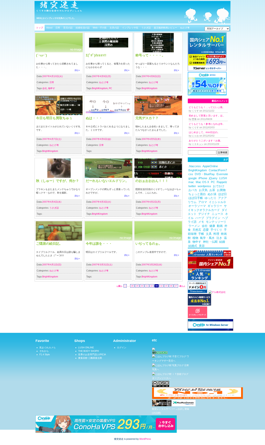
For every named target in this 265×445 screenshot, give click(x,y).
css (190, 174)
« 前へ (119, 286)
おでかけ (218, 186)
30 (142, 286)
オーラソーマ (197, 205)
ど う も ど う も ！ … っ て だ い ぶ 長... (206, 107)
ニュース (217, 213)
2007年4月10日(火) (52, 76)
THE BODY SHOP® (88, 351)
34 (161, 286)
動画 (220, 225)
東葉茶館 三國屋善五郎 (90, 358)
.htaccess (194, 166)
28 (132, 286)
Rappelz (222, 182)
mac (191, 182)
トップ (39, 27)
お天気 (203, 190)
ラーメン (194, 225)
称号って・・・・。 (150, 55)
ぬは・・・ (94, 118)
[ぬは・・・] (108, 114)
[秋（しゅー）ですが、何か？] (59, 177)
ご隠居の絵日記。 (49, 243)
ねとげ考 (185, 27)
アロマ (202, 202)
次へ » (182, 286)
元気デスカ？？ (146, 118)
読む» (77, 70)
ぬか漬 (212, 194)
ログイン (121, 347)
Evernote (222, 174)
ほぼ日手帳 (195, 198)
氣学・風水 (207, 237)
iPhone (202, 178)
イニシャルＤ (217, 202)
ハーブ (199, 217)
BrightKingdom (100, 88)
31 (147, 286)
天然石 (196, 229)
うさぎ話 (146, 27)
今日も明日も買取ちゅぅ (54, 118)
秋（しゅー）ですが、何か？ (57, 181)
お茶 (212, 190)
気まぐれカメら (47, 347)
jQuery (213, 178)
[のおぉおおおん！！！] (158, 177)
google (192, 178)
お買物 (221, 190)
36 (171, 286)
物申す (51, 88)
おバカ (192, 190)
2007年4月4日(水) (51, 202)
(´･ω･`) (41, 55)
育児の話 (68, 27)
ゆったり (210, 198)
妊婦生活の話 (83, 27)
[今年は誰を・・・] (108, 239)
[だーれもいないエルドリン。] (108, 177)
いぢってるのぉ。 (148, 243)
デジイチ (204, 213)
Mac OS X (202, 182)
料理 (216, 233)
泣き (219, 237)
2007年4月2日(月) (151, 202)
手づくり (216, 229)
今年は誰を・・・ (99, 243)
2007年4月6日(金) (101, 139)
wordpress (204, 186)
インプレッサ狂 (130, 27)
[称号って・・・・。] (158, 51)
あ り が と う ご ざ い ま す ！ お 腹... (205, 140)
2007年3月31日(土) (102, 264)
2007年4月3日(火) (101, 202)
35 (166, 286)
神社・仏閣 (210, 241)
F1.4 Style (44, 354)
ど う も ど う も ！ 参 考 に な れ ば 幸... (206, 124)
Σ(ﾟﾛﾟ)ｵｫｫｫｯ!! (96, 55)
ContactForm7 (218, 170)
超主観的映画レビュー (165, 27)
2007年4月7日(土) (51, 139)
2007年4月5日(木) (151, 139)
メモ (201, 221)
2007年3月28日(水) (152, 264)
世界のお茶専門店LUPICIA (92, 354)
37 (176, 286)
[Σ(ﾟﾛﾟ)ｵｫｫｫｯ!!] (108, 51)
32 (152, 286)
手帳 (201, 233)
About (49, 27)
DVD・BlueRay (205, 174)
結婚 (222, 241)
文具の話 (114, 27)
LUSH (223, 178)
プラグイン (213, 217)
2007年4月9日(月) (101, 76)
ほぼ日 (222, 194)
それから (44, 351)
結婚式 (192, 245)
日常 (57, 27)
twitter (192, 186)
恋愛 (206, 229)
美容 (202, 245)
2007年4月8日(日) (151, 76)
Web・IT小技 (100, 27)
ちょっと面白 (197, 194)
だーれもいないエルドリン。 (107, 181)
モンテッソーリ (216, 221)
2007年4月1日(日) (51, 264)
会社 (44, 88)
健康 (212, 225)
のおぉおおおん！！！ (151, 181)
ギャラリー (215, 205)
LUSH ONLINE (86, 347)
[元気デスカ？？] (158, 114)
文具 (209, 233)
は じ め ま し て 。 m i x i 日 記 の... (203, 132)
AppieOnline (210, 166)
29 (137, 286)
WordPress (145, 439)
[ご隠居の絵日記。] (59, 239)
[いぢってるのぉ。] (158, 239)
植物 (195, 237)
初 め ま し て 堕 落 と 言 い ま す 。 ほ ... (206, 115)
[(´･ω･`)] (59, 51)
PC (110, 88)
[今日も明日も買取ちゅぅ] (59, 114)
